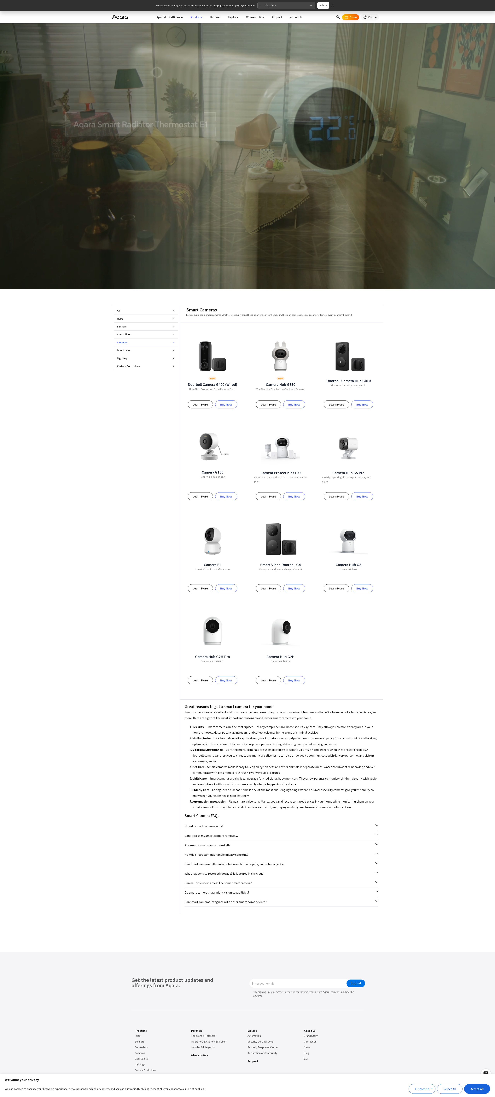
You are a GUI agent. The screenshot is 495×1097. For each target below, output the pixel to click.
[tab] (281, 826)
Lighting (122, 358)
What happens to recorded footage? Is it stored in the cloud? (225, 873)
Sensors (122, 326)
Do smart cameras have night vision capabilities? (217, 892)
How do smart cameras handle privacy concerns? (216, 854)
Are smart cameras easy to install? (207, 845)
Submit (356, 983)
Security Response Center (263, 1047)
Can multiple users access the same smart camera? (218, 883)
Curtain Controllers (128, 366)
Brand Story (311, 1035)
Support (253, 1061)
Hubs (120, 318)
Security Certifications (260, 1041)
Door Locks (123, 350)
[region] (247, 1085)
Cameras (122, 342)
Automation (254, 1035)
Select (323, 5)
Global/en (270, 5)
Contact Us (310, 1041)
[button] (338, 17)
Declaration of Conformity (262, 1053)
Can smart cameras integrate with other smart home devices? (226, 902)
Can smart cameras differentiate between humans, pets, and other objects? (234, 864)
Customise (422, 1089)
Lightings (140, 1064)
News (307, 1047)
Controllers (124, 334)
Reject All (449, 1089)
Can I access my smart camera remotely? (211, 836)
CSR (306, 1058)
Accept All (477, 1089)
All (118, 310)
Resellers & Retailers (203, 1035)
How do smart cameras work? (204, 826)
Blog (306, 1053)
